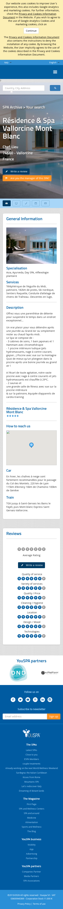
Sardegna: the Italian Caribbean (31, 772)
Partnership (31, 858)
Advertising (31, 853)
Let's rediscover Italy (31, 786)
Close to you (31, 754)
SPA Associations (31, 880)
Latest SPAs (31, 750)
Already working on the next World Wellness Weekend (31, 768)
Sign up (53, 716)
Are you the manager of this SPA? (28, 178)
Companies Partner (31, 871)
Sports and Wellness (31, 826)
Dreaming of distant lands (31, 790)
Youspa (31, 733)
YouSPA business (31, 839)
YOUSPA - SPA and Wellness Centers (11, 71)
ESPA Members (31, 759)
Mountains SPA (31, 781)
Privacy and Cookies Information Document (34, 37)
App (31, 849)
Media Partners (31, 876)
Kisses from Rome (31, 777)
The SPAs (31, 744)
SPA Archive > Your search (24, 107)
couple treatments (31, 763)
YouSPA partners (31, 866)
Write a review (17, 171)
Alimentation (31, 822)
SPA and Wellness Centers (31, 808)
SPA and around (31, 813)
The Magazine (31, 798)
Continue (31, 30)
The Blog (31, 831)
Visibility (32, 844)
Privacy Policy (24, 903)
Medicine (31, 817)
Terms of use (39, 903)
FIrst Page (31, 804)
